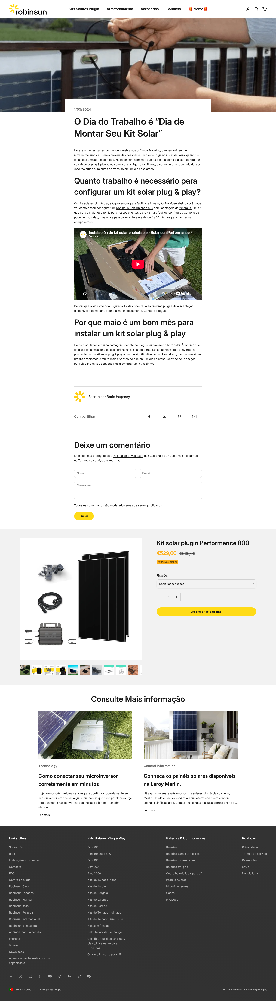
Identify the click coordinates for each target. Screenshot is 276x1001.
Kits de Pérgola (97, 893)
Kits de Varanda (97, 899)
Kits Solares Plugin (84, 9)
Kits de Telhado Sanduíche (105, 919)
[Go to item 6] (85, 670)
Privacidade (250, 847)
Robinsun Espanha (21, 893)
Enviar (84, 516)
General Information (160, 766)
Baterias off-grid (177, 867)
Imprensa (15, 938)
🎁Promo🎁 (198, 9)
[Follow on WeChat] (89, 976)
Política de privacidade (128, 456)
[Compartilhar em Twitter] (164, 416)
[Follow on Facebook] (11, 976)
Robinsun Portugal (21, 912)
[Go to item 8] (109, 670)
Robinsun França (20, 899)
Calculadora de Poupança (104, 932)
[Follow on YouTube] (50, 976)
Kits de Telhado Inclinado (104, 912)
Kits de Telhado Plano (101, 880)
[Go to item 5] (73, 670)
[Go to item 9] (121, 670)
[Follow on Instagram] (30, 976)
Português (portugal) (50, 989)
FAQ (11, 873)
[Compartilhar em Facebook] (149, 416)
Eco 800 (92, 860)
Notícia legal (250, 873)
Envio (245, 867)
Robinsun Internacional (24, 919)
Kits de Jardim (97, 886)
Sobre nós (16, 847)
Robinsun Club (19, 886)
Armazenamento (120, 9)
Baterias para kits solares (183, 853)
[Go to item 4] (61, 670)
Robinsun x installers (23, 925)
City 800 (93, 867)
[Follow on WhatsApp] (79, 976)
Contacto (173, 9)
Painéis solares (176, 880)
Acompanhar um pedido (25, 932)
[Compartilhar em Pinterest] (179, 416)
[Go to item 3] (49, 670)
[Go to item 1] (25, 670)
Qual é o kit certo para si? (104, 954)
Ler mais (44, 815)
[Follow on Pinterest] (40, 976)
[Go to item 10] (133, 670)
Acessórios (150, 9)
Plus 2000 (94, 873)
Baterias (171, 847)
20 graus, (185, 208)
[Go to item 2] (37, 670)
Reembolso (249, 860)
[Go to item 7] (97, 670)
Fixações (172, 899)
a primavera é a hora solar (163, 345)
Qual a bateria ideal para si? (184, 873)
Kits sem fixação (98, 925)
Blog (12, 853)
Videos (13, 945)
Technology (47, 766)
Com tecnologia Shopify (255, 989)
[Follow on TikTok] (60, 976)
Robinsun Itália (19, 906)
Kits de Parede (97, 906)
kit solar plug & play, (93, 164)
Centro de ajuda (19, 880)
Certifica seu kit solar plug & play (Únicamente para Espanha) (106, 943)
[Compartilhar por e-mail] (194, 416)
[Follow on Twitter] (21, 976)
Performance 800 (99, 853)
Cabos (170, 893)
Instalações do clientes (24, 860)
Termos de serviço (90, 460)
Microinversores (177, 886)
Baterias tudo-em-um (180, 860)
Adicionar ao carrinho (206, 611)
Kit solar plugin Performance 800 (203, 543)
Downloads (16, 952)
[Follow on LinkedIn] (69, 976)
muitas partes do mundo (103, 150)
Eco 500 (92, 847)
